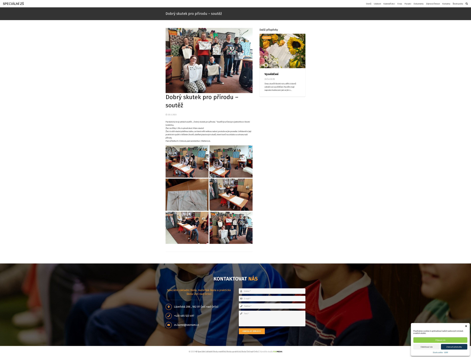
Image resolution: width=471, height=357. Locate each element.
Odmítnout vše (427, 347)
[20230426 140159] (187, 227)
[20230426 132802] (187, 161)
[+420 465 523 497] (170, 316)
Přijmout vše (440, 340)
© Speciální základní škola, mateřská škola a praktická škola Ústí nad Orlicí (227, 351)
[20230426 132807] (231, 161)
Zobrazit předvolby (454, 347)
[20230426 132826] (187, 194)
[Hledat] (466, 3)
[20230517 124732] (231, 227)
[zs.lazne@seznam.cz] (170, 325)
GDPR (446, 352)
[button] (466, 326)
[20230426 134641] (231, 194)
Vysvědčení (271, 74)
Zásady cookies (438, 352)
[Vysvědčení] (282, 51)
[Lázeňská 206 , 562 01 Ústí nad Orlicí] (170, 307)
